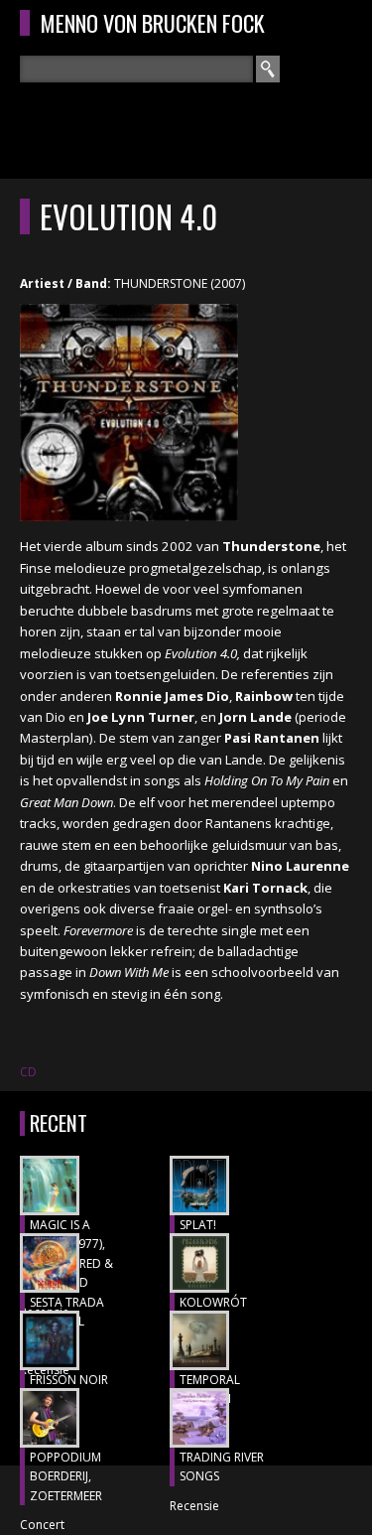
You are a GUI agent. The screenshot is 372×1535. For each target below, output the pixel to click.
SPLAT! (198, 1224)
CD (28, 1071)
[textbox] (136, 69)
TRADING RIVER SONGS (222, 1467)
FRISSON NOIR (69, 1379)
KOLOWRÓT (213, 1302)
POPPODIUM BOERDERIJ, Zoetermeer (66, 1476)
